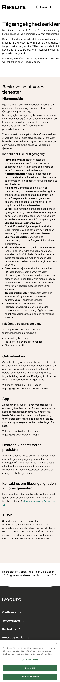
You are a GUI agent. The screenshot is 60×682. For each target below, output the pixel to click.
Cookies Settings (30, 659)
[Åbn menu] (55, 7)
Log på (43, 7)
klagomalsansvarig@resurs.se (39, 501)
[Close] (56, 644)
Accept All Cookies (30, 676)
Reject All (30, 668)
